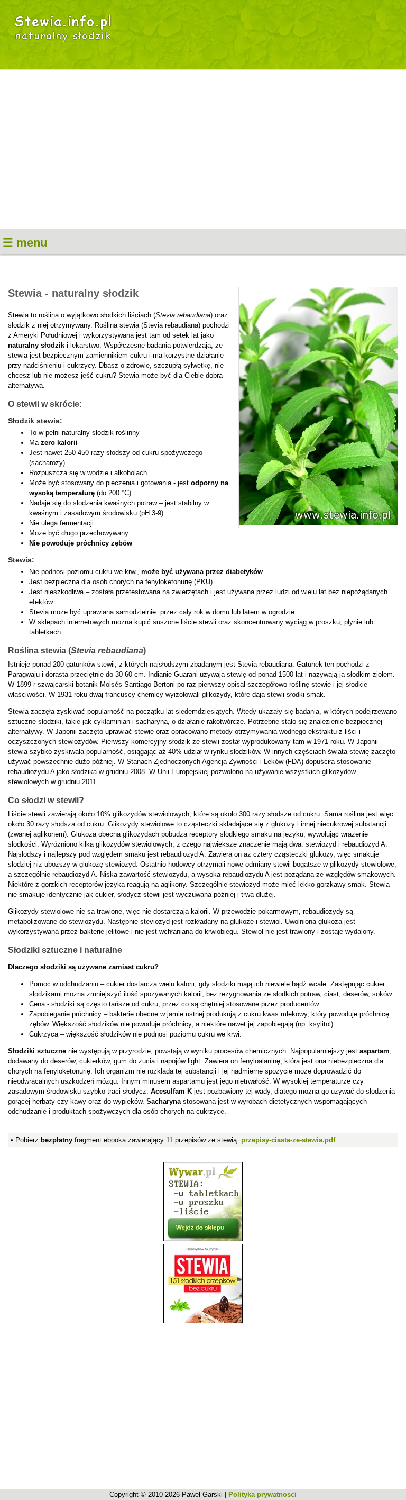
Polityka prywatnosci (262, 1494)
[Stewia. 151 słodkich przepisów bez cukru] (203, 1321)
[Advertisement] (203, 149)
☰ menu (25, 242)
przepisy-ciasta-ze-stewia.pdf (288, 1140)
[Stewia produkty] (203, 1239)
